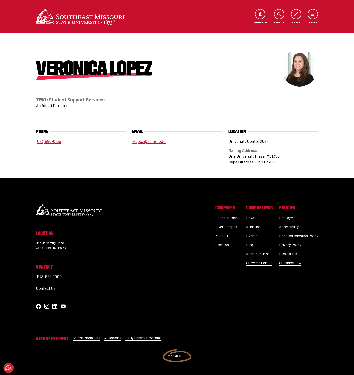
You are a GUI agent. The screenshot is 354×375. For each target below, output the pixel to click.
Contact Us (46, 288)
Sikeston (222, 244)
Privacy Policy (290, 244)
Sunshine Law (290, 262)
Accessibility (289, 226)
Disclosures (288, 253)
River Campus (226, 226)
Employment (289, 217)
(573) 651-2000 (49, 276)
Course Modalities (86, 337)
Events (251, 235)
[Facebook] (38, 306)
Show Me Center (259, 262)
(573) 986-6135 (48, 141)
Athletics (253, 226)
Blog (249, 244)
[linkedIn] (54, 306)
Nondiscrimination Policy (298, 235)
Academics (112, 337)
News (250, 217)
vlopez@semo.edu (149, 141)
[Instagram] (46, 306)
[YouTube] (63, 306)
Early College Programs (143, 337)
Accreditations (257, 253)
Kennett (221, 235)
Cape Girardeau (227, 217)
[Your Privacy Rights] (8, 368)
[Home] (80, 16)
